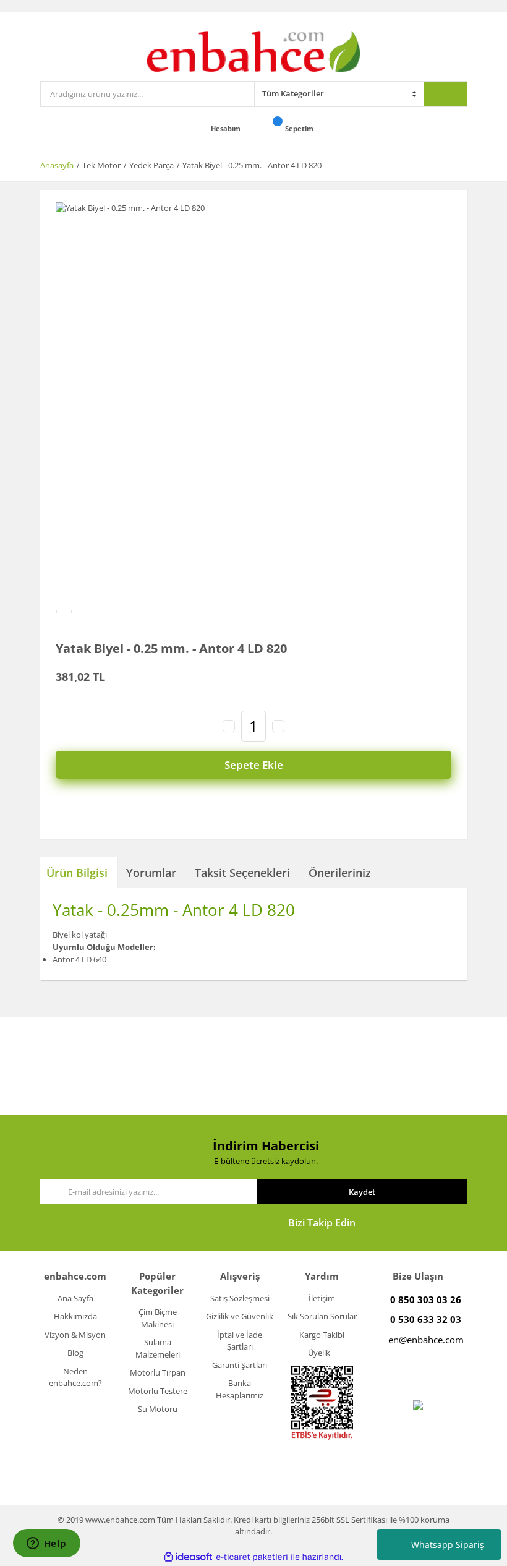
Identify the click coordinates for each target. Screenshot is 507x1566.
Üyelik (319, 1352)
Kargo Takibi (321, 1334)
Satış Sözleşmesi (240, 1298)
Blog (75, 1352)
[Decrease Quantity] (229, 726)
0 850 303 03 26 (425, 1299)
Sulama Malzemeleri (157, 1348)
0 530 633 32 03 (425, 1319)
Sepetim (300, 128)
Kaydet (362, 1191)
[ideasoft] (188, 1557)
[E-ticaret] (252, 1557)
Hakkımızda (75, 1316)
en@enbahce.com (426, 1339)
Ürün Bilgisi (77, 872)
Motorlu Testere (157, 1391)
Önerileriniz (340, 872)
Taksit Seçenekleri (242, 872)
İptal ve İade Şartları (239, 1341)
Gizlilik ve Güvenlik (239, 1316)
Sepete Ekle (253, 765)
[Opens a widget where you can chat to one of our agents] (46, 1544)
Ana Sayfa (75, 1298)
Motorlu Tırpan (157, 1372)
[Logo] (253, 50)
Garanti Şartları (239, 1365)
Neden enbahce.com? (75, 1377)
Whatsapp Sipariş (447, 1545)
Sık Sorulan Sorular (322, 1316)
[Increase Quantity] (278, 726)
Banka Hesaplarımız (239, 1389)
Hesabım (226, 128)
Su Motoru (157, 1408)
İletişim (322, 1298)
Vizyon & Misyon (75, 1334)
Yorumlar (151, 872)
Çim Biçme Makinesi (157, 1318)
